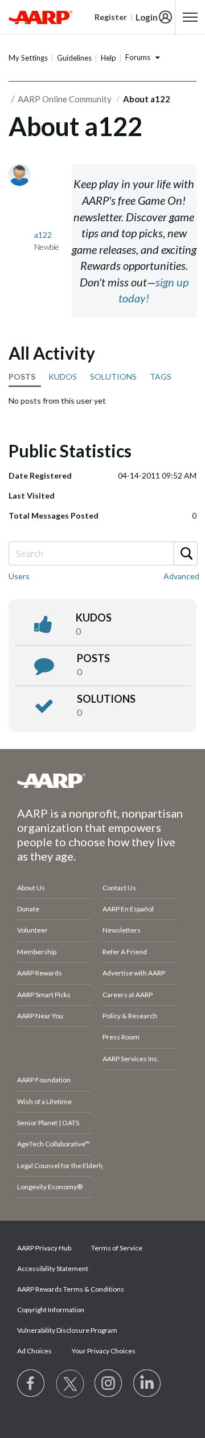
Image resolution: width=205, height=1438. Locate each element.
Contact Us (119, 887)
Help (108, 57)
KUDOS (62, 376)
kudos (94, 617)
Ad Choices (34, 1351)
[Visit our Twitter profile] (70, 1383)
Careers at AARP (127, 994)
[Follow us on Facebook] (31, 1383)
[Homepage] (40, 17)
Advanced (181, 576)
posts (93, 658)
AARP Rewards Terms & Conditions (70, 1289)
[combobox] (102, 553)
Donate (28, 909)
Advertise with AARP (133, 973)
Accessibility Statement (52, 1268)
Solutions (106, 698)
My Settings (28, 57)
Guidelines (74, 57)
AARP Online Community (65, 99)
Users (19, 576)
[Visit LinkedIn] (147, 1383)
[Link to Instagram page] (109, 1383)
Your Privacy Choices (104, 1351)
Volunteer (32, 930)
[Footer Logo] (102, 780)
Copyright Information (50, 1309)
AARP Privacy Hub (44, 1248)
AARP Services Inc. (130, 1058)
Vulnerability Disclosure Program (67, 1330)
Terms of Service (116, 1248)
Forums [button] (137, 57)
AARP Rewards (39, 973)
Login (147, 17)
